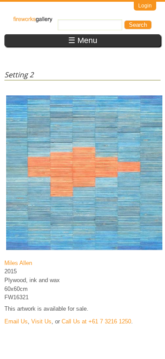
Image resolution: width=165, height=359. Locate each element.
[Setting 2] (84, 250)
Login (145, 6)
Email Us (16, 321)
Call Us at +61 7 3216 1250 (96, 321)
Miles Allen (18, 263)
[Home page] (32, 20)
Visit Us (41, 321)
